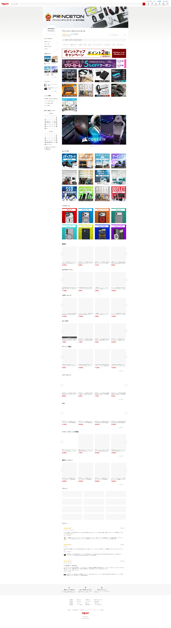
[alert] (94, 43)
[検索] (144, 7)
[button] (166, 4)
